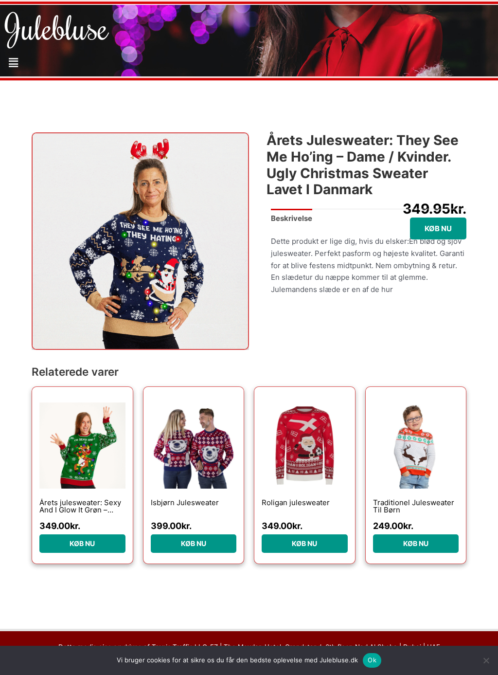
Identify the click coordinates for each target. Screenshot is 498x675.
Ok (372, 660)
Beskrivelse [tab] (291, 218)
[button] (13, 63)
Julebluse (56, 27)
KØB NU (438, 228)
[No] (486, 660)
